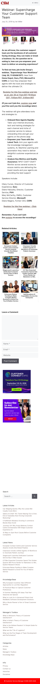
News (5, 649)
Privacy (5, 666)
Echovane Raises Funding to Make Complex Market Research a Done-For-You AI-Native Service (18, 569)
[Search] (34, 496)
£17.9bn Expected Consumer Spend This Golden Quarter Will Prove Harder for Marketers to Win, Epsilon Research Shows (20, 563)
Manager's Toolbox (9, 652)
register (9, 217)
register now (26, 103)
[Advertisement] (17, 456)
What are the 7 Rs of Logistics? (14, 630)
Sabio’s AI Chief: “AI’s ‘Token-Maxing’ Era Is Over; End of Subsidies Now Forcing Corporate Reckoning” (20, 516)
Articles (5, 646)
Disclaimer (6, 674)
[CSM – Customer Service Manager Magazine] (5, 3)
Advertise (6, 671)
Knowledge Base (8, 655)
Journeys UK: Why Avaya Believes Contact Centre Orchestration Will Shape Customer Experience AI (18, 528)
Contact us (7, 669)
